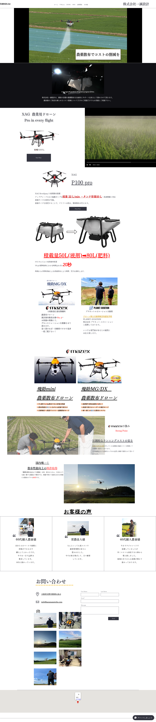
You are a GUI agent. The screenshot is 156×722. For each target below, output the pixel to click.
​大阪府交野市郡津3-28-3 (51, 594)
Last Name (104, 591)
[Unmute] (90, 165)
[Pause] (87, 165)
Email (82, 598)
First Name (84, 591)
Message (83, 605)
